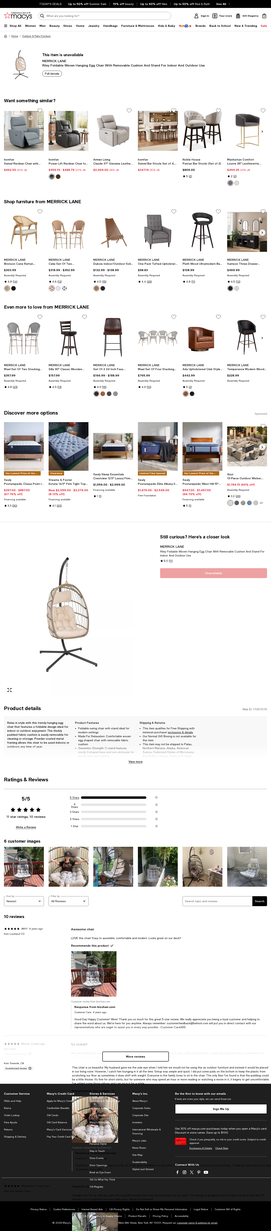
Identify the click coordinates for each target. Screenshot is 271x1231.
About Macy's (139, 1101)
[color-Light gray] (115, 393)
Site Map (137, 1155)
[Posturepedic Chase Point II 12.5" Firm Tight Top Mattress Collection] (24, 446)
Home (14, 36)
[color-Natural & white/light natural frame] (51, 288)
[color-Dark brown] (96, 393)
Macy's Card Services (59, 1129)
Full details (52, 73)
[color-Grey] (51, 176)
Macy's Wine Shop (100, 1136)
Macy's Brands (97, 1129)
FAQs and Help (12, 1101)
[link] (24, 165)
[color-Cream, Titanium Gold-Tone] (236, 183)
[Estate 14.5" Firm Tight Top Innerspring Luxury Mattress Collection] (68, 446)
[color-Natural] (7, 288)
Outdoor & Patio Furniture (36, 36)
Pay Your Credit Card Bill (61, 1136)
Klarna (7, 1108)
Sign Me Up (221, 1109)
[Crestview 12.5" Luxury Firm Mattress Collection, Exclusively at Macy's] (113, 446)
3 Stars (74, 811)
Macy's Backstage (99, 1122)
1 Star (74, 826)
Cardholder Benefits (58, 1108)
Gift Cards (52, 1115)
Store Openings (98, 1165)
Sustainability (139, 1162)
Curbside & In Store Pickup (104, 1101)
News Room (139, 1147)
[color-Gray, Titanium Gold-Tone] (230, 183)
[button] (68, 615)
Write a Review (26, 827)
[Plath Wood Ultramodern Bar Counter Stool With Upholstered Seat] (202, 232)
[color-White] (236, 288)
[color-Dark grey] (243, 502)
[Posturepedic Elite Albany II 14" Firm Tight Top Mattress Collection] (158, 446)
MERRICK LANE (54, 61)
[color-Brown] (58, 176)
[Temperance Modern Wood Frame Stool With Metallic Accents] (247, 337)
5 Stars (74, 797)
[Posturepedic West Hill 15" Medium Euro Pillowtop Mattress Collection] (202, 446)
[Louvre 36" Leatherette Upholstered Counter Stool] (247, 131)
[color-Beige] (230, 502)
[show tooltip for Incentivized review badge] (29, 1068)
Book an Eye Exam (100, 1172)
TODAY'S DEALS (50, 4)
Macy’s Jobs (139, 1140)
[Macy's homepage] (5, 36)
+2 (261, 502)
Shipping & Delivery (15, 1136)
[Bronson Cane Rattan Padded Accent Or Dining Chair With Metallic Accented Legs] (24, 232)
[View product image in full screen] (9, 690)
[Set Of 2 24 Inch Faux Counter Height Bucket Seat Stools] (113, 337)
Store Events (96, 1158)
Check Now (221, 1148)
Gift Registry (96, 1186)
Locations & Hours (99, 1108)
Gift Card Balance (57, 1122)
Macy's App (96, 1115)
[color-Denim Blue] (249, 502)
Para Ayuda (10, 1122)
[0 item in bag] (264, 16)
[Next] (262, 131)
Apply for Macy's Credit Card (63, 1101)
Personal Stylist (98, 1143)
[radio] (52, 176)
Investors (137, 1122)
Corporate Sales (141, 1108)
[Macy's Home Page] (18, 16)
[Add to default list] (39, 110)
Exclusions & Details (200, 1148)
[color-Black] (13, 288)
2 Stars (74, 819)
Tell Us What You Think (102, 1179)
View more (136, 761)
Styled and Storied (143, 1169)
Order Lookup (11, 1115)
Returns (8, 1129)
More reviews (135, 1056)
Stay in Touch (97, 1151)
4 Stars (74, 805)
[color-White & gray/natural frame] (58, 288)
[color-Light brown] (102, 393)
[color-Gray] (109, 393)
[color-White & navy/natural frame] (64, 288)
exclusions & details (180, 732)
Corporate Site (140, 1115)
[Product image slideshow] (68, 615)
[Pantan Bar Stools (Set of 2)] (202, 131)
